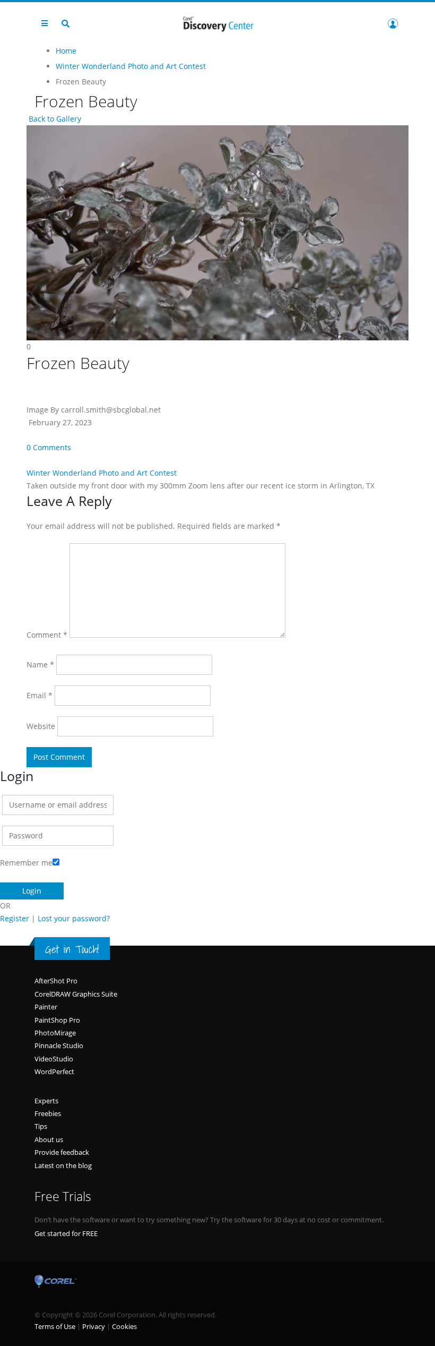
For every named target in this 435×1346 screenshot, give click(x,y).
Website (41, 726)
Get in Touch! (72, 949)
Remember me (26, 863)
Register (14, 918)
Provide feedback (61, 1152)
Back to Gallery (54, 119)
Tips (40, 1126)
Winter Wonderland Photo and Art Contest (102, 473)
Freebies (47, 1113)
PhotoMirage (55, 1033)
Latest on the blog (63, 1165)
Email (40, 695)
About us (48, 1139)
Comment (47, 635)
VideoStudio (53, 1059)
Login (393, 23)
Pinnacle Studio (58, 1045)
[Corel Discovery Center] (217, 23)
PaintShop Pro (57, 1020)
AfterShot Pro (55, 980)
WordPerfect (54, 1071)
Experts (46, 1100)
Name (40, 664)
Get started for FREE (66, 1233)
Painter (45, 1006)
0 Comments (49, 447)
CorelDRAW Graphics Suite (75, 994)
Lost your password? (74, 918)
